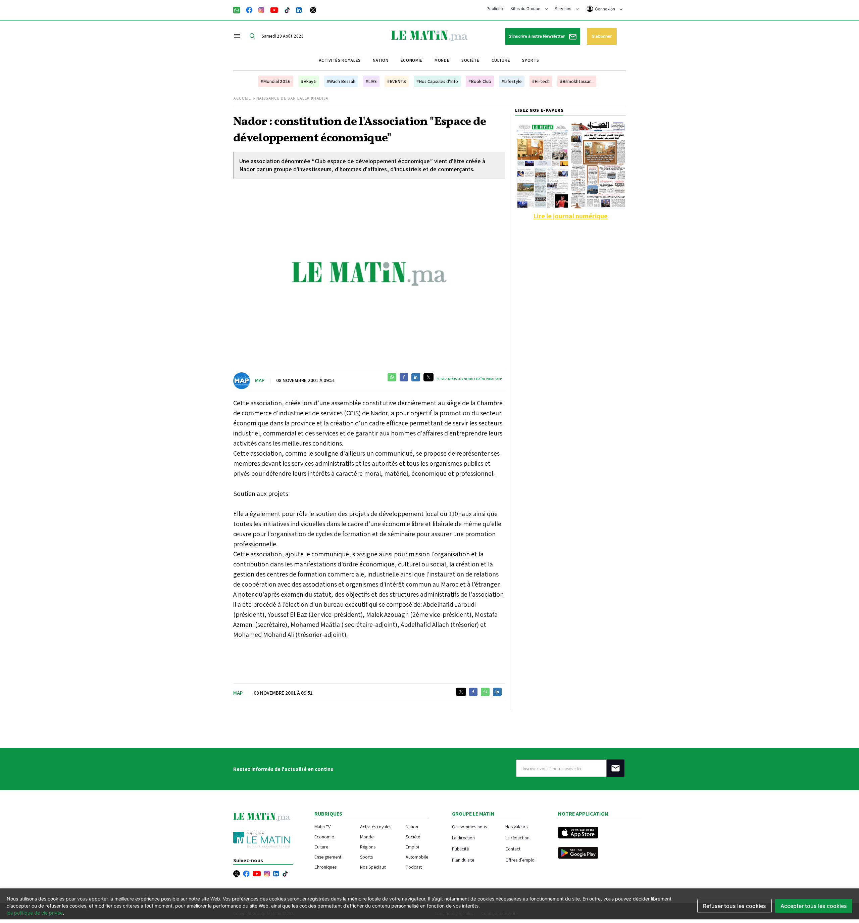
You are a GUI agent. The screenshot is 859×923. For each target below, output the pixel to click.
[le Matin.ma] (429, 35)
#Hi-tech (541, 81)
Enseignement (327, 857)
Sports (530, 60)
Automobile (417, 857)
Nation (381, 60)
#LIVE (371, 81)
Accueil (242, 98)
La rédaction (517, 837)
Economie (324, 837)
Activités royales (340, 60)
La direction (463, 837)
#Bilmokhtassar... (577, 81)
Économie (411, 60)
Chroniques (325, 867)
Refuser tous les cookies (734, 906)
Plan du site (463, 860)
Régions (367, 847)
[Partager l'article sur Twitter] (428, 377)
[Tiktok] (287, 9)
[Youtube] (274, 9)
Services (563, 8)
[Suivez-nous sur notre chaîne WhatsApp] (238, 9)
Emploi (412, 847)
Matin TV (322, 827)
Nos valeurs (516, 826)
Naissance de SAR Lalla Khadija (292, 98)
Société (470, 60)
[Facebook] (249, 9)
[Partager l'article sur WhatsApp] (392, 377)
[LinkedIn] (299, 9)
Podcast (414, 867)
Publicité (495, 8)
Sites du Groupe (525, 8)
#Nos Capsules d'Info (437, 81)
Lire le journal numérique (570, 216)
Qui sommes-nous (469, 826)
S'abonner (602, 36)
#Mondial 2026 (276, 81)
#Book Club (479, 81)
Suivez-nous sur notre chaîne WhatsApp (469, 379)
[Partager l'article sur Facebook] (404, 377)
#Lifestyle (512, 81)
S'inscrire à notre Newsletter (537, 36)
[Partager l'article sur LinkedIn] (415, 377)
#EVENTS (396, 81)
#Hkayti (308, 81)
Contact (512, 848)
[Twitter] (313, 9)
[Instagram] (261, 9)
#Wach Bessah (341, 81)
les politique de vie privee (35, 913)
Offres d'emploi (520, 860)
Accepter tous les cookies (813, 906)
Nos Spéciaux (373, 867)
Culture (501, 60)
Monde (442, 60)
